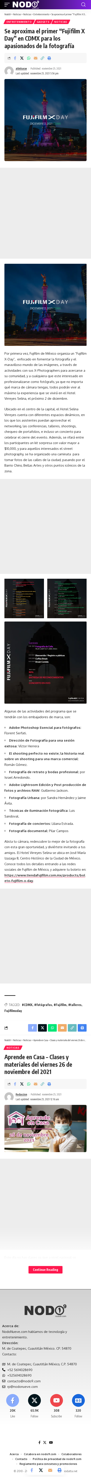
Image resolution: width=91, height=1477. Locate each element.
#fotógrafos (43, 1005)
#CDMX (27, 1005)
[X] (34, 1406)
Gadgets (43, 22)
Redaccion (21, 1094)
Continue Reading (45, 1270)
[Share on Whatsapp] (29, 58)
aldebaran (21, 68)
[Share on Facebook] (15, 58)
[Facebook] (12, 1406)
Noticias (60, 22)
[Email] (35, 58)
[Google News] (78, 1406)
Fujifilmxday (13, 1011)
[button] (8, 4)
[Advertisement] (45, 213)
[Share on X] (22, 58)
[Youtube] (56, 1406)
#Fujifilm (60, 1005)
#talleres (75, 1005)
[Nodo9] (26, 4)
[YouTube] (51, 1442)
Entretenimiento (19, 22)
